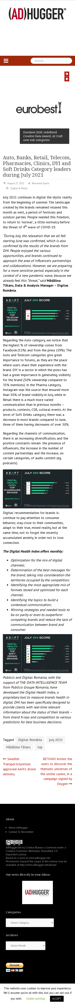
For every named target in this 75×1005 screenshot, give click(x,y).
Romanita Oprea (40, 183)
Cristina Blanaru (34, 847)
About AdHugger (18, 827)
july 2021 (56, 740)
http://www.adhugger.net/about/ (38, 865)
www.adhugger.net (39, 858)
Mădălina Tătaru (18, 747)
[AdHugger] (37, 13)
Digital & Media (19, 188)
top (39, 747)
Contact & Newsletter (21, 832)
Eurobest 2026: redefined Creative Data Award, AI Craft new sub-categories (42, 136)
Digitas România (30, 740)
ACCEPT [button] (56, 998)
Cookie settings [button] (35, 998)
